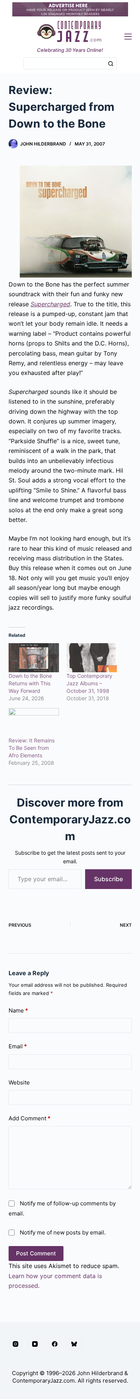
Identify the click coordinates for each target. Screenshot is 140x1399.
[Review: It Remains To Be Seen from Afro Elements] (34, 722)
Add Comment (29, 1118)
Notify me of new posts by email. (63, 1232)
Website (19, 1082)
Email (18, 1046)
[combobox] (64, 63)
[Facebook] (55, 1344)
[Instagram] (16, 1344)
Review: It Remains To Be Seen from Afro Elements (32, 747)
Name (18, 1010)
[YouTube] (35, 1344)
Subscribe (108, 879)
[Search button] (110, 63)
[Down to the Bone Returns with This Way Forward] (34, 657)
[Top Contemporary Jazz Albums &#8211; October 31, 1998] (91, 657)
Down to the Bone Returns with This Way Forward (30, 683)
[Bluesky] (74, 1344)
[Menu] (128, 36)
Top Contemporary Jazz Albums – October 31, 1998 (89, 683)
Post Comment (36, 1253)
